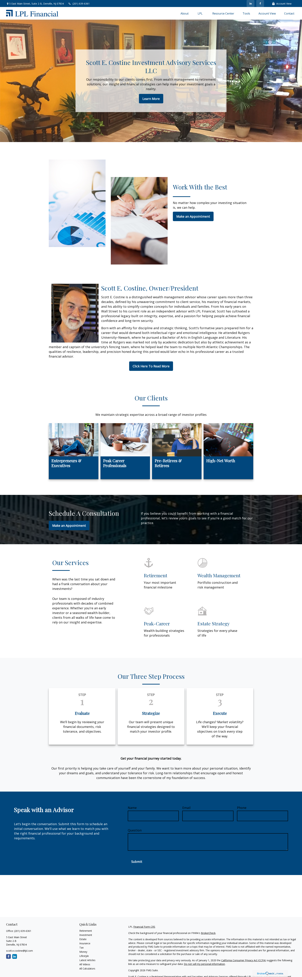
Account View (284, 3)
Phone (241, 808)
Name (132, 808)
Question (135, 830)
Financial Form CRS (144, 926)
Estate (83, 939)
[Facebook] (260, 3)
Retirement (85, 930)
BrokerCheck (208, 933)
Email (186, 808)
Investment (85, 935)
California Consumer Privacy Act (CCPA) (243, 960)
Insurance (84, 943)
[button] (184, 13)
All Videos (84, 964)
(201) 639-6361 (81, 3)
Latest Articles (87, 960)
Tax (81, 947)
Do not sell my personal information (204, 964)
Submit (136, 861)
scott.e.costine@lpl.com (19, 950)
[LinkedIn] (250, 3)
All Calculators (87, 968)
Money (83, 951)
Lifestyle (84, 956)
